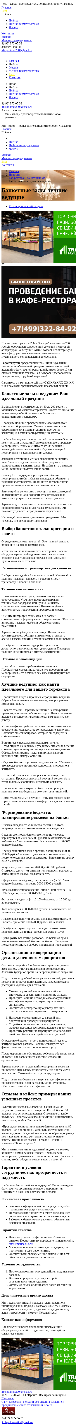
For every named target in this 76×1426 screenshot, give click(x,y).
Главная (6, 7)
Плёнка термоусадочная (24, 23)
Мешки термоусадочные (16, 40)
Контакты (7, 33)
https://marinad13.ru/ (21, 1243)
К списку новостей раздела (26, 206)
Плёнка (13, 20)
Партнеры (7, 1398)
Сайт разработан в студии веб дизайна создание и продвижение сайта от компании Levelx (32, 1403)
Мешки (6, 36)
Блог (4, 10)
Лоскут (13, 27)
